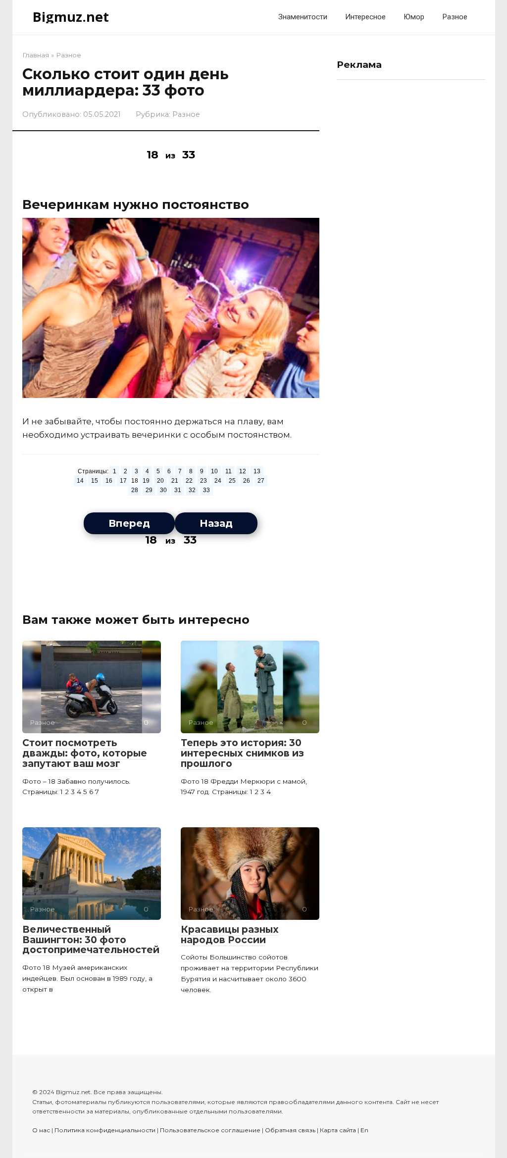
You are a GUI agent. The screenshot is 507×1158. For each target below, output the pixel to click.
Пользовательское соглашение (210, 1130)
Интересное (365, 16)
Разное (454, 16)
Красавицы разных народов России (230, 935)
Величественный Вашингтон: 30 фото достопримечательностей (90, 940)
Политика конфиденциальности (104, 1130)
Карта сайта (338, 1130)
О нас (41, 1130)
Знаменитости (302, 16)
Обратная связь (290, 1130)
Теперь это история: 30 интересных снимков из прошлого (242, 753)
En (364, 1130)
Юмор (414, 16)
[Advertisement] (411, 235)
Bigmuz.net (71, 16)
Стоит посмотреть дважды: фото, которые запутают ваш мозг (84, 753)
